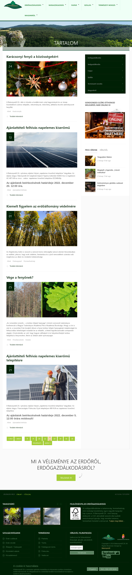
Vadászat (45, 555)
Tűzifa (44, 543)
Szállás (86, 7)
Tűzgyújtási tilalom (104, 157)
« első (10, 439)
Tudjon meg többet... (117, 521)
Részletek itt (66, 477)
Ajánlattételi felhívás (20, 190)
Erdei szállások (11, 539)
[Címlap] (13, 5)
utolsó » (48, 443)
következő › (37, 443)
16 (72, 439)
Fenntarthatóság (29, 261)
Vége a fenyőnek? (19, 277)
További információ (16, 116)
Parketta (45, 539)
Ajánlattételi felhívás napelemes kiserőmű (38, 127)
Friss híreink (91, 150)
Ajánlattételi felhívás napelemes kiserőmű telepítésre (38, 358)
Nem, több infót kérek (109, 569)
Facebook (111, 553)
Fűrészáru (45, 551)
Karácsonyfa (17, 111)
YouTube (106, 556)
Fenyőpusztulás (18, 340)
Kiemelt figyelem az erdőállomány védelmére (41, 206)
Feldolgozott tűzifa (48, 547)
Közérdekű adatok (12, 551)
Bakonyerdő (106, 548)
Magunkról (28, 17)
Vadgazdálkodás (55, 7)
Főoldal (27, 494)
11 (45, 439)
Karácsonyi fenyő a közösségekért (32, 56)
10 (39, 439)
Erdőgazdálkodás (31, 7)
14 (60, 439)
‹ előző (18, 439)
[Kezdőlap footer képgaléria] (12, 525)
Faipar (73, 7)
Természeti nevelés (105, 7)
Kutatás (28, 340)
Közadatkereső (11, 555)
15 (66, 439)
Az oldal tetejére (122, 494)
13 (54, 439)
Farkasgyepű (17, 261)
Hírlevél (104, 150)
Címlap (19, 494)
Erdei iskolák (10, 543)
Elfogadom (92, 569)
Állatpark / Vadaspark (14, 547)
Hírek (9, 111)
